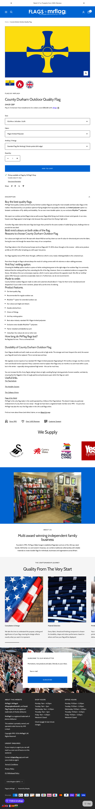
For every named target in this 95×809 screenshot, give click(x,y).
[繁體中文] (3, 806)
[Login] (83, 12)
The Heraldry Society (12, 387)
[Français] (10, 806)
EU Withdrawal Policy (12, 773)
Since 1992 (13, 421)
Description (10, 197)
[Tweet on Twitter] (19, 186)
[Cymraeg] (16, 806)
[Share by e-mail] (23, 186)
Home (7, 22)
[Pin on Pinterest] (15, 186)
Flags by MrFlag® (12, 93)
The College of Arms (12, 392)
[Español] (13, 806)
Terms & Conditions (11, 764)
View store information (14, 181)
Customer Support (55, 421)
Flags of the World (11, 398)
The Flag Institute (10, 381)
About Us (44, 412)
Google (42, 722)
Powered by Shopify (24, 788)
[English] (6, 806)
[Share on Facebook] (11, 186)
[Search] (11, 12)
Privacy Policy (9, 769)
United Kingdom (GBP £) (13, 782)
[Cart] (89, 12)
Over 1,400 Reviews (33, 421)
